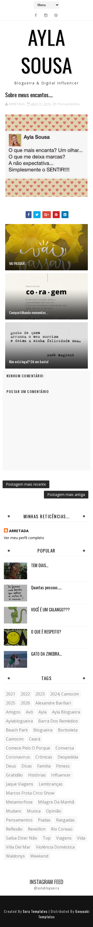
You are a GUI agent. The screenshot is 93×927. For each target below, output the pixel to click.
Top (47, 838)
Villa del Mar (18, 847)
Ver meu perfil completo (24, 537)
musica (34, 811)
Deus (11, 766)
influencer (61, 775)
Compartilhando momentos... (28, 312)
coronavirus (18, 757)
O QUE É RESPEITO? (46, 632)
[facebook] (36, 15)
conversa (65, 748)
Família (44, 766)
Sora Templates (35, 911)
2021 (10, 694)
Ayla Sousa (46, 50)
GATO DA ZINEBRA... (46, 654)
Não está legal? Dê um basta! (28, 361)
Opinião (53, 811)
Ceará (34, 739)
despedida (68, 757)
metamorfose (19, 802)
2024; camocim (64, 694)
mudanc (13, 811)
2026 (25, 703)
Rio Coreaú (61, 829)
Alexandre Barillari (53, 703)
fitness (63, 766)
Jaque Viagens (19, 784)
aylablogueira (19, 721)
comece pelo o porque (28, 748)
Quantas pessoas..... (46, 587)
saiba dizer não (21, 838)
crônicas (43, 757)
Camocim (15, 739)
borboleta (68, 730)
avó (29, 712)
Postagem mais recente (26, 484)
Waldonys (15, 856)
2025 (10, 703)
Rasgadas (65, 820)
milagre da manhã (56, 802)
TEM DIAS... (39, 565)
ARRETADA (19, 530)
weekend (39, 856)
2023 (40, 694)
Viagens (64, 838)
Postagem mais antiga (66, 494)
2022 (25, 694)
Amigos (13, 712)
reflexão (14, 829)
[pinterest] (56, 15)
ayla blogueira (66, 712)
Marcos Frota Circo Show (30, 793)
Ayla (42, 712)
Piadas (44, 820)
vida (81, 838)
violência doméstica (55, 847)
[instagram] (46, 15)
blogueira (42, 730)
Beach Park (17, 730)
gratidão (14, 775)
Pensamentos (69, 104)
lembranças (51, 784)
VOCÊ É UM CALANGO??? (50, 610)
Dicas (26, 766)
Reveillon (36, 829)
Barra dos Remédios (58, 721)
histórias (37, 775)
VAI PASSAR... (18, 263)
